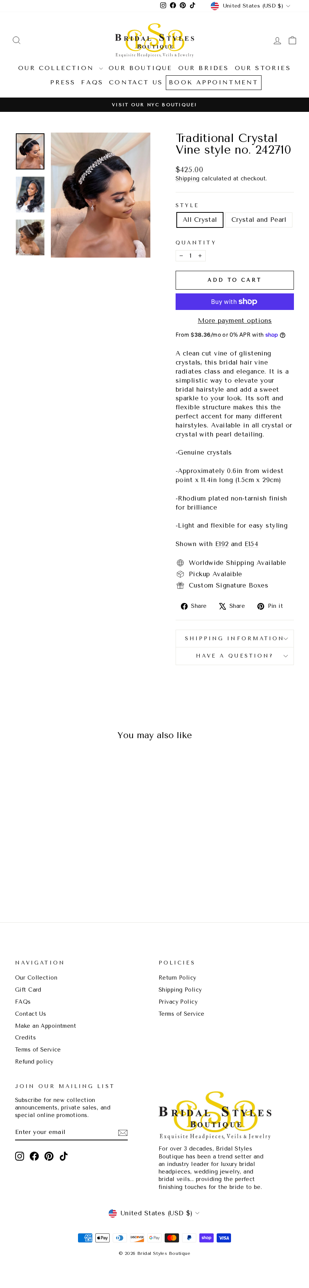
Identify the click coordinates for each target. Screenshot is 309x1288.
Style (187, 205)
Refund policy (34, 1062)
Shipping (187, 178)
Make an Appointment (45, 1026)
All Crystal (200, 219)
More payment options (235, 320)
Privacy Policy (178, 1002)
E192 (222, 544)
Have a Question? (235, 656)
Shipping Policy (180, 990)
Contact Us (136, 82)
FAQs (92, 82)
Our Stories (263, 68)
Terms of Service (38, 1050)
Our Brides (203, 68)
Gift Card (28, 990)
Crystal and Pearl (258, 219)
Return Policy (177, 978)
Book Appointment (213, 82)
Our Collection (57, 68)
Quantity (196, 243)
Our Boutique (140, 68)
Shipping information (235, 638)
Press (62, 82)
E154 (252, 544)
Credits (25, 1038)
